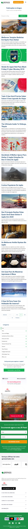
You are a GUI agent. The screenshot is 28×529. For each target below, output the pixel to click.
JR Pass (9, 526)
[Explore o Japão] (5, 2)
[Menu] (25, 2)
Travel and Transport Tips (6, 344)
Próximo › (18, 317)
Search (22, 16)
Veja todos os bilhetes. (16, 448)
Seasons (3, 346)
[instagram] (16, 523)
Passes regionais (17, 449)
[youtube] (19, 523)
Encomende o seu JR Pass (14, 370)
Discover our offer (15, 416)
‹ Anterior (5, 315)
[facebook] (9, 523)
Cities (3, 330)
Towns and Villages (5, 333)
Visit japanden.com (7, 488)
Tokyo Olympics (5, 349)
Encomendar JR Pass (18, 2)
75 (12, 317)
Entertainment (4, 341)
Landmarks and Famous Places (7, 336)
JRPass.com (4, 357)
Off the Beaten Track (5, 354)
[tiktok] (13, 523)
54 (17, 315)
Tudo (3, 328)
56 (24, 315)
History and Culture (5, 338)
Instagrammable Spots (6, 351)
